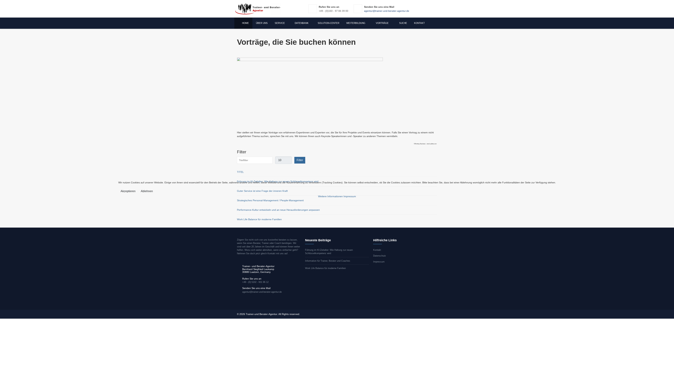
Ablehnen (147, 191)
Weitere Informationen (330, 196)
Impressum (349, 196)
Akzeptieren (128, 191)
